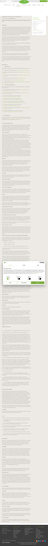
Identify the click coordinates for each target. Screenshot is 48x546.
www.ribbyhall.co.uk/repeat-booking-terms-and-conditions (12, 111)
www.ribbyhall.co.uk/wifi (21, 78)
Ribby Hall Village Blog (16, 531)
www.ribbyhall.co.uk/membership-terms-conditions (11, 96)
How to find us (15, 533)
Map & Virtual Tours (16, 532)
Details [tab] (24, 265)
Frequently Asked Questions (29, 528)
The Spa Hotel (38, 533)
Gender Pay (26, 534)
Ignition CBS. (14, 540)
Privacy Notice (27, 533)
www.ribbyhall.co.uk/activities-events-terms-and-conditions (12, 99)
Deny (10, 282)
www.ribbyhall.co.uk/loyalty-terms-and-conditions (11, 105)
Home (37, 528)
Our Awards (15, 537)
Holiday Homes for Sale (39, 536)
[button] (6, 5)
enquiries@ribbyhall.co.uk (39, 30)
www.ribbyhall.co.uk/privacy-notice (15, 118)
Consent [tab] (10, 265)
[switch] (18, 279)
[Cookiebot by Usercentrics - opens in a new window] (40, 262)
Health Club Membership (39, 535)
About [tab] (38, 265)
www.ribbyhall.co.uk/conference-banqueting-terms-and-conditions (14, 102)
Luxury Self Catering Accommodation (32, 542)
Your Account (38, 529)
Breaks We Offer (38, 534)
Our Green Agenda (27, 529)
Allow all (37, 282)
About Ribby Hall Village (17, 530)
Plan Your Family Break (21, 542)
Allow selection (24, 282)
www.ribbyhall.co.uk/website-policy (22, 70)
